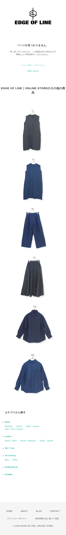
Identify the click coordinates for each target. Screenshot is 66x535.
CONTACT (55, 511)
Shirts (19, 426)
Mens (7, 422)
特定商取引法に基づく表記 (47, 518)
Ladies (8, 436)
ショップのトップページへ (33, 65)
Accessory (10, 455)
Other (15, 460)
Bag (7, 460)
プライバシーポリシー (17, 518)
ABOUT (24, 511)
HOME (9, 511)
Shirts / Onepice (28, 441)
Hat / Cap (9, 448)
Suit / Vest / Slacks (14, 429)
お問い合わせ (33, 71)
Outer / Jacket (32, 426)
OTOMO (8, 475)
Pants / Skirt (11, 441)
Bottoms (9, 426)
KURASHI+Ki (11, 467)
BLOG (39, 511)
